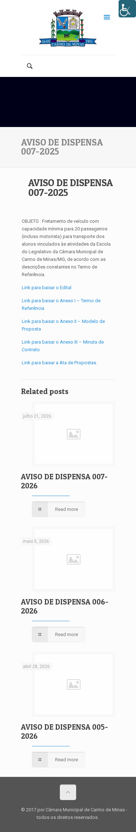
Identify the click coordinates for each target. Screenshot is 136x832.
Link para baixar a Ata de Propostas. (59, 362)
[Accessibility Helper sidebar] (127, 8)
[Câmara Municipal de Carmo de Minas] (68, 27)
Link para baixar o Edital (46, 287)
